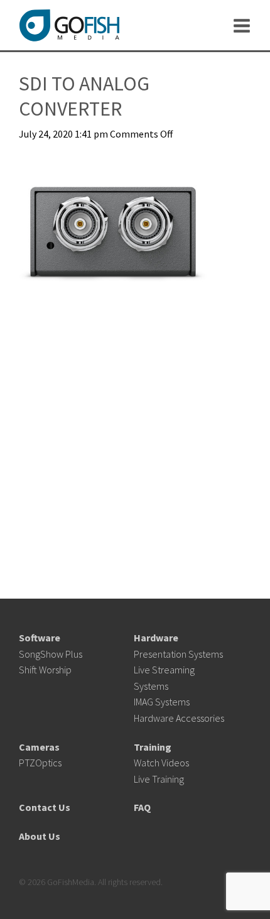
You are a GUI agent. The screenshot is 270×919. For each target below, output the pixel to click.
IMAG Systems (162, 701)
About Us (39, 836)
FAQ (142, 807)
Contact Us (44, 807)
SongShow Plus (50, 654)
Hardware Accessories (179, 718)
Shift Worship (45, 669)
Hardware (156, 637)
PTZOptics (40, 762)
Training (152, 747)
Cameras (39, 747)
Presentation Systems (178, 654)
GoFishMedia (69, 25)
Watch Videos (161, 762)
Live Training (159, 779)
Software (39, 637)
